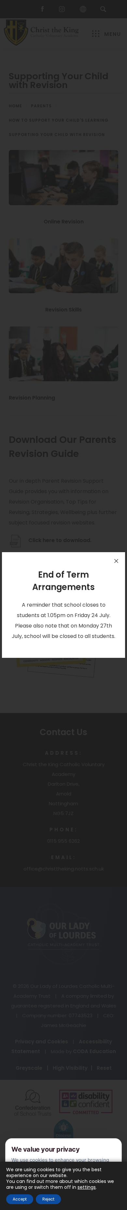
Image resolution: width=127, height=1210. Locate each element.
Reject (48, 1199)
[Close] (116, 561)
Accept (20, 1199)
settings (87, 1187)
